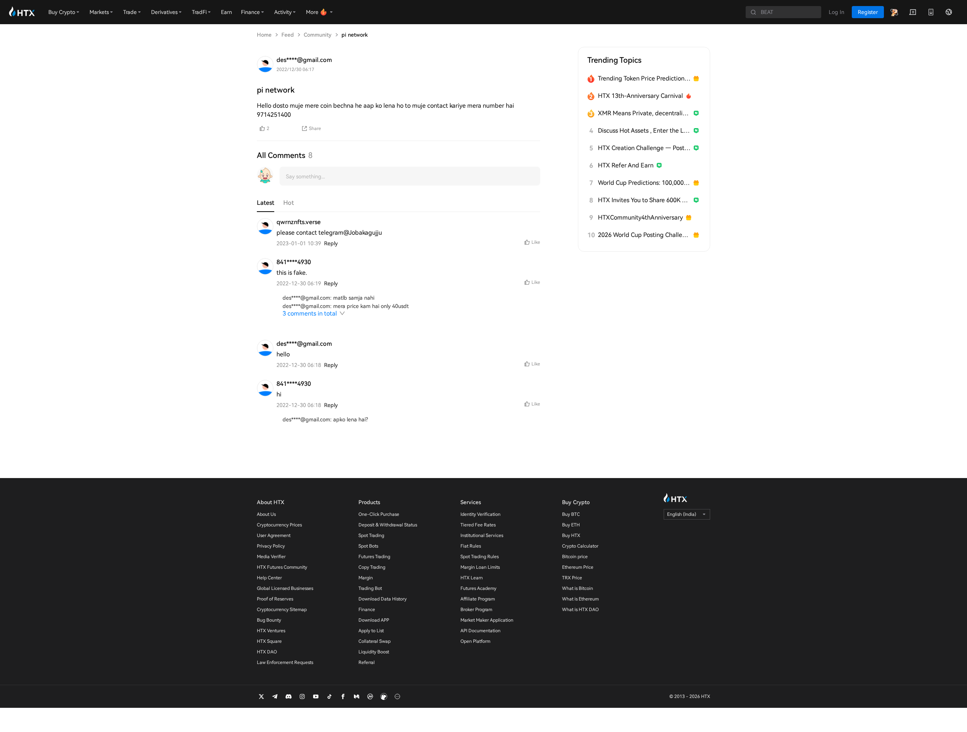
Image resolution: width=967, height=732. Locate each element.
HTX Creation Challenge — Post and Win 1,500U (644, 148)
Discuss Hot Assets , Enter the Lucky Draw (644, 130)
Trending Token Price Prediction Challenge (644, 78)
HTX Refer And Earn (625, 165)
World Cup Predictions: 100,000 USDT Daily (644, 182)
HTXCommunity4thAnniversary (640, 217)
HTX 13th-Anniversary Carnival (640, 95)
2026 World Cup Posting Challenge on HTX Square (644, 234)
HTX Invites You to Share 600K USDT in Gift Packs (644, 200)
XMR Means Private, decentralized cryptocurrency (644, 113)
